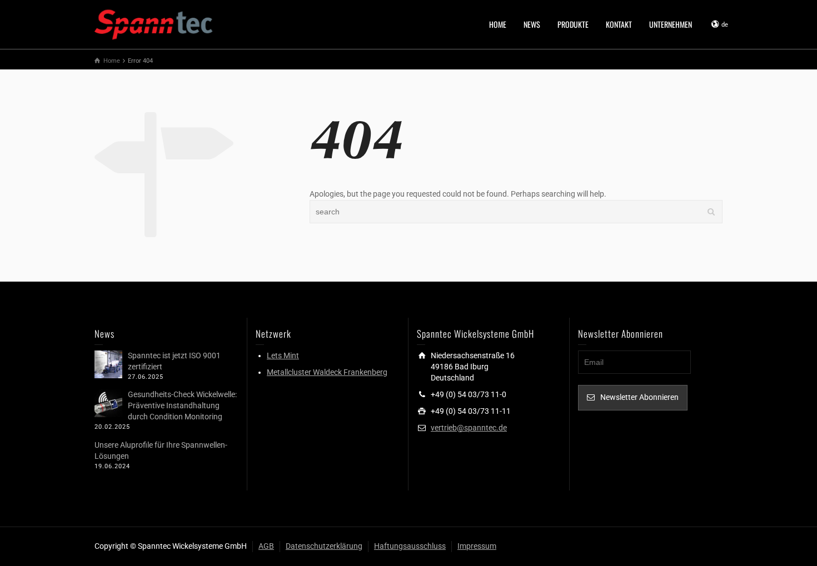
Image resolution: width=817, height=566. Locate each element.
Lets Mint (283, 355)
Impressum (476, 546)
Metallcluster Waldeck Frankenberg (327, 372)
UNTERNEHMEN (670, 24)
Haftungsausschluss (410, 546)
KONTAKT (619, 24)
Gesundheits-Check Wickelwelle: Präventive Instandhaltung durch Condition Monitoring (182, 405)
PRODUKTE (573, 24)
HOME (497, 24)
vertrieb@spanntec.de (469, 427)
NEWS (532, 24)
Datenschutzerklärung (324, 546)
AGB (266, 546)
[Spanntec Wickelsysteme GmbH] (154, 23)
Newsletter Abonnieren (639, 397)
